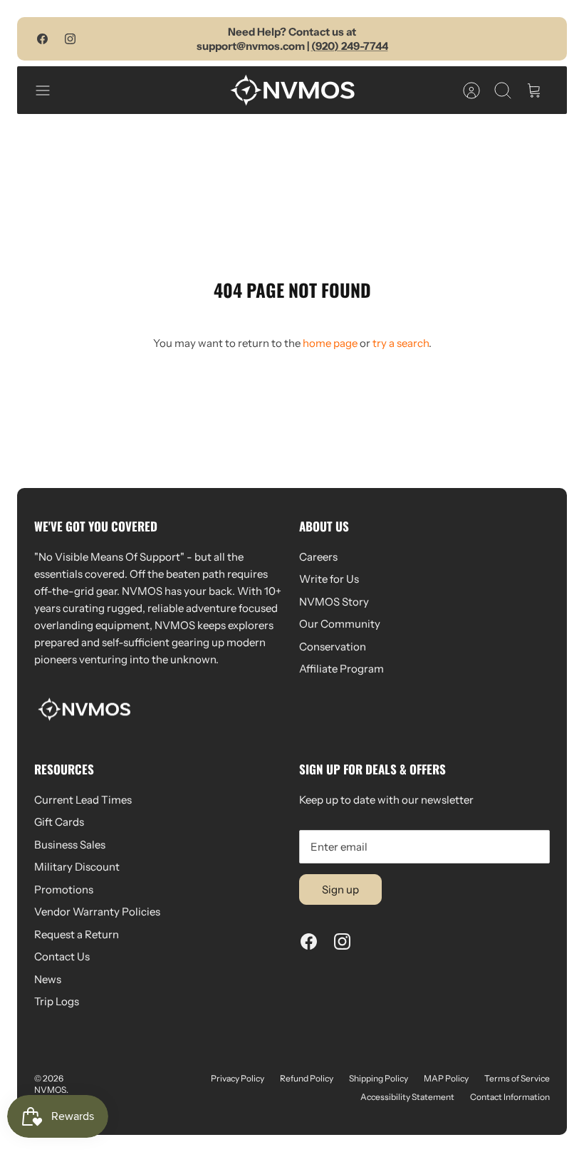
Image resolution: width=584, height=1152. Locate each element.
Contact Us (62, 956)
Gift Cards (59, 822)
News (47, 979)
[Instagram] (70, 39)
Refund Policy (306, 1078)
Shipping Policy (378, 1078)
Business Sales (69, 844)
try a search (400, 343)
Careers (318, 557)
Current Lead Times (83, 799)
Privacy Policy (237, 1078)
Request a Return (76, 934)
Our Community (339, 624)
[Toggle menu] (50, 90)
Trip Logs (56, 1001)
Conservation (332, 646)
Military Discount (77, 866)
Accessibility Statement (407, 1096)
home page (330, 343)
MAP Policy (446, 1078)
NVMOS (50, 1089)
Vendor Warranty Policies (97, 911)
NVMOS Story (334, 601)
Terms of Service (517, 1078)
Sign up (340, 889)
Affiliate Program (341, 668)
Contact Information (510, 1096)
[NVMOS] (292, 90)
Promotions (63, 889)
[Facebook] (42, 39)
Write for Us (329, 579)
